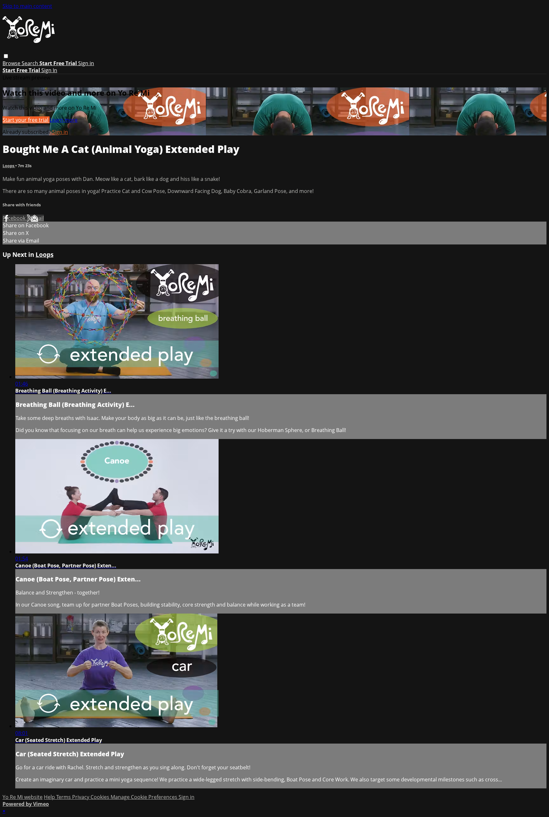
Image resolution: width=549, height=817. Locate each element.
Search (30, 63)
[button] (6, 56)
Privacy (81, 796)
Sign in (86, 63)
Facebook (15, 218)
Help (50, 796)
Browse (12, 63)
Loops (9, 165)
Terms (64, 796)
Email (37, 218)
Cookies (101, 796)
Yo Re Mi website (23, 796)
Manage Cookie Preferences (145, 796)
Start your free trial (26, 119)
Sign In (49, 70)
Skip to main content (27, 6)
